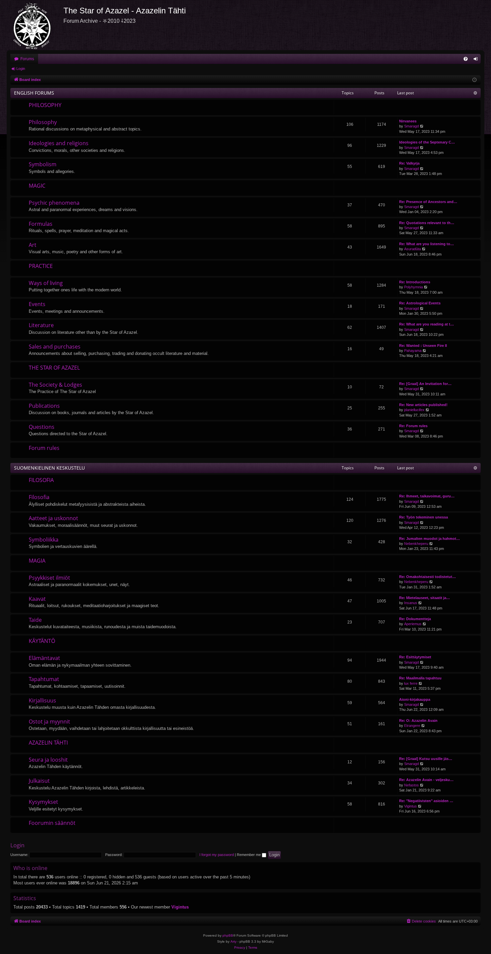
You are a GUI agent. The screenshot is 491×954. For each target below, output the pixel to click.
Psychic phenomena (54, 202)
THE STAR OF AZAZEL (54, 367)
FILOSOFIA (41, 480)
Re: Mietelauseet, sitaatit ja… (424, 598)
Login (20, 69)
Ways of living (46, 283)
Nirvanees (408, 121)
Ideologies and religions (59, 143)
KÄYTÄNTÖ (42, 641)
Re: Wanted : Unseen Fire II (423, 346)
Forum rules (44, 448)
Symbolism (42, 164)
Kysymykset (43, 801)
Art (32, 245)
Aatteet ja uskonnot (53, 518)
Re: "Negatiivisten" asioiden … (426, 801)
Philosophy (43, 122)
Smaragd (411, 126)
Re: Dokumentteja (415, 619)
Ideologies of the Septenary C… (427, 142)
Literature (41, 325)
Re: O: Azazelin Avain (418, 721)
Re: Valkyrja (409, 163)
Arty (233, 941)
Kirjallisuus (42, 700)
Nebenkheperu (416, 544)
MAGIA (37, 560)
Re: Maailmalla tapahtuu (420, 678)
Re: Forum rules (413, 426)
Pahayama (413, 351)
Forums (27, 59)
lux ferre (411, 683)
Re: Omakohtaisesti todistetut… (427, 577)
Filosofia (39, 497)
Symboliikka (43, 539)
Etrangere (412, 726)
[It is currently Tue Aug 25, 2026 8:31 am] (474, 80)
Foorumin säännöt (52, 823)
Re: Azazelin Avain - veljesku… (426, 780)
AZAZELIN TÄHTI (48, 742)
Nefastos (411, 785)
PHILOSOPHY (45, 105)
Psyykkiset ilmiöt (49, 577)
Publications (44, 405)
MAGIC (37, 185)
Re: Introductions (414, 282)
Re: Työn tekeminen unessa (423, 517)
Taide (35, 620)
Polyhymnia (413, 287)
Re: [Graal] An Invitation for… (425, 384)
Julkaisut (39, 780)
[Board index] (35, 25)
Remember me (249, 855)
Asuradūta (412, 249)
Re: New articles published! (423, 405)
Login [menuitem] (477, 60)
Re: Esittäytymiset (415, 657)
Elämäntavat (44, 658)
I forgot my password (216, 855)
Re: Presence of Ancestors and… (428, 202)
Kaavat (37, 598)
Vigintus (410, 806)
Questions (41, 427)
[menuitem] (466, 59)
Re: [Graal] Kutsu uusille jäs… (425, 759)
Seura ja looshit (48, 759)
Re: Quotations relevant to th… (426, 223)
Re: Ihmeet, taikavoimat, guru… (427, 496)
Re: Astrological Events (420, 303)
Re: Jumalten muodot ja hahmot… (429, 539)
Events (37, 304)
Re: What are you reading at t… (426, 324)
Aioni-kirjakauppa (414, 699)
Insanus (410, 603)
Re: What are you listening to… (426, 244)
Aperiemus (413, 624)
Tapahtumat (44, 679)
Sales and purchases (54, 346)
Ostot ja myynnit (49, 721)
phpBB (227, 935)
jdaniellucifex (414, 410)
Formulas (40, 223)
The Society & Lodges (55, 384)
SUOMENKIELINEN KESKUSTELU (49, 468)
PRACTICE (41, 266)
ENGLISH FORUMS (34, 93)
